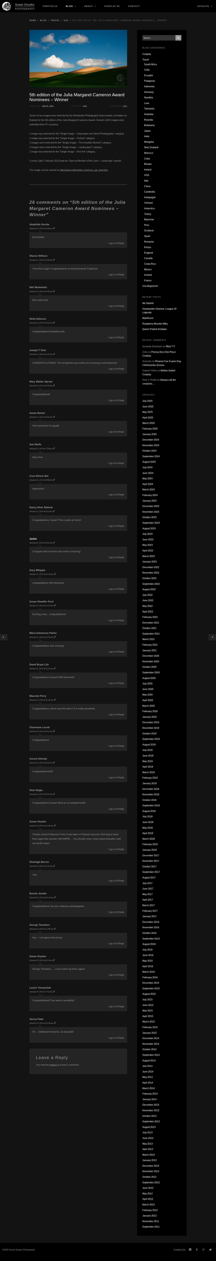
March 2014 (148, 1088)
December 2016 (150, 922)
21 (47, 106)
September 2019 (151, 739)
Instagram (190, 1249)
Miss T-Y (170, 346)
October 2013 (149, 1116)
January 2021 (149, 650)
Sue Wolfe (35, 444)
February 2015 (150, 1027)
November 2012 (150, 1171)
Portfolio (50, 6)
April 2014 (147, 1082)
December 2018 (150, 789)
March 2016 (148, 972)
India (146, 136)
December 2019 (150, 722)
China (147, 186)
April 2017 (147, 899)
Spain (147, 236)
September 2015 (151, 988)
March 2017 (148, 905)
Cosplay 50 (112, 6)
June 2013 (147, 1138)
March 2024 (148, 489)
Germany (149, 92)
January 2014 (149, 1099)
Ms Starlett (147, 303)
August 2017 (149, 877)
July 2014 (147, 1066)
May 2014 (147, 1077)
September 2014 (151, 1055)
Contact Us (179, 1249)
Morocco (148, 153)
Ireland (147, 169)
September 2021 (151, 633)
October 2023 (149, 517)
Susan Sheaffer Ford (41, 601)
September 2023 (151, 523)
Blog (69, 6)
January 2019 (149, 783)
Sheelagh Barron (39, 862)
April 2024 (147, 484)
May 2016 (147, 960)
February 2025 (150, 428)
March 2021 (148, 639)
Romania (149, 241)
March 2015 (148, 1021)
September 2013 (151, 1121)
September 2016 (151, 938)
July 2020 (147, 683)
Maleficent (147, 318)
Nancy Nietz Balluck (41, 507)
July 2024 (147, 467)
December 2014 (150, 1038)
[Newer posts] (212, 637)
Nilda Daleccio (37, 318)
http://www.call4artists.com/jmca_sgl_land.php (84, 170)
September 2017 (151, 872)
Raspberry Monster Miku (155, 323)
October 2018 (149, 800)
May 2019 (147, 761)
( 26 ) (125, 106)
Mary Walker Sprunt (40, 381)
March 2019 (148, 772)
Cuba (147, 158)
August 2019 (149, 744)
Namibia (148, 97)
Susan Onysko (37, 821)
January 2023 (149, 561)
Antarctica (149, 208)
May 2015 (147, 1010)
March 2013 (148, 1155)
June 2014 (147, 1071)
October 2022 (149, 578)
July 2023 (147, 534)
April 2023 (147, 550)
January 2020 (149, 717)
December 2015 (150, 983)
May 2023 (147, 545)
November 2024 (150, 445)
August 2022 (149, 589)
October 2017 (149, 866)
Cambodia (149, 191)
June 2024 (147, 473)
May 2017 (147, 894)
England (148, 253)
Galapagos (150, 197)
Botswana (149, 125)
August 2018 (149, 811)
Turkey (147, 214)
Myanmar (149, 219)
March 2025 (148, 423)
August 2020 (149, 678)
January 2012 (149, 1215)
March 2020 (148, 706)
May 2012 (147, 1193)
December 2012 (150, 1166)
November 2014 (150, 1044)
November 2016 (150, 927)
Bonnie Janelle (38, 893)
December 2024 (150, 439)
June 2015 (147, 1005)
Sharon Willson (38, 255)
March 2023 (148, 556)
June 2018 (147, 822)
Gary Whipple (37, 570)
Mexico (148, 269)
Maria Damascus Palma (43, 633)
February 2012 (150, 1210)
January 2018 (149, 850)
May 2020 (147, 694)
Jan (44, 106)
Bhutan (148, 164)
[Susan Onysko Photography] (19, 6)
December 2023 (150, 506)
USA (66, 20)
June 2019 (147, 755)
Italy (146, 180)
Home (32, 20)
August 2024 (149, 462)
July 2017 (147, 883)
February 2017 (150, 911)
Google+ (203, 1249)
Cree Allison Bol (38, 476)
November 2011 (150, 1221)
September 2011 (151, 1226)
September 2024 (151, 456)
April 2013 (147, 1149)
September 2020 (151, 672)
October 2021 (149, 628)
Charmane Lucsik (39, 727)
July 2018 (147, 816)
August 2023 (149, 528)
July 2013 (147, 1132)
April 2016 (147, 966)
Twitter (210, 1249)
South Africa (150, 64)
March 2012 (148, 1204)
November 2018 (150, 794)
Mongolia (149, 142)
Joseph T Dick (37, 350)
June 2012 (147, 1188)
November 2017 (150, 861)
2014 (51, 106)
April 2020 (147, 700)
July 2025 (147, 401)
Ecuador (148, 75)
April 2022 (147, 611)
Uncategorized (150, 286)
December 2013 (150, 1105)
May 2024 (147, 478)
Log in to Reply (116, 243)
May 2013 (147, 1143)
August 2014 (149, 1060)
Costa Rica (150, 264)
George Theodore (39, 925)
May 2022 (147, 606)
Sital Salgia (36, 790)
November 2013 (150, 1110)
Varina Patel (36, 1019)
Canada (148, 258)
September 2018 (151, 805)
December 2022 (150, 567)
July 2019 (147, 750)
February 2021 (150, 645)
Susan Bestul (37, 413)
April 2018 (147, 833)
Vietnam (148, 203)
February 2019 (150, 778)
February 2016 (150, 977)
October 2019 (149, 733)
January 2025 (149, 434)
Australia (148, 114)
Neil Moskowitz (38, 287)
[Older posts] (3, 637)
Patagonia (149, 81)
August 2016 (149, 944)
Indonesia (149, 86)
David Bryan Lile (39, 664)
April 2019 (147, 766)
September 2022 (151, 584)
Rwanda (148, 120)
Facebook (197, 1249)
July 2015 (147, 999)
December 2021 (150, 622)
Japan (147, 131)
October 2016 (149, 933)
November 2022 (150, 572)
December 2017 (150, 855)
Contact (134, 6)
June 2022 (147, 600)
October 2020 (149, 667)
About (88, 6)
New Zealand (151, 147)
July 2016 (147, 949)
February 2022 (150, 617)
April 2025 (147, 417)
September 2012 (151, 1182)
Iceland (148, 275)
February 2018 (150, 844)
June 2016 (147, 955)
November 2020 (150, 661)
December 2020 (150, 656)
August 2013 (149, 1127)
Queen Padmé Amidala (154, 329)
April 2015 (147, 1016)
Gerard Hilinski (38, 758)
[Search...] (178, 38)
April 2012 (147, 1199)
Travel (55, 20)
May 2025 (147, 412)
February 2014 (150, 1093)
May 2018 (147, 828)
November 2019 (150, 728)
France (147, 280)
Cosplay (146, 54)
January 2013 (149, 1160)
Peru (146, 225)
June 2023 (147, 539)
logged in (54, 1065)
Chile (147, 70)
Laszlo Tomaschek (40, 987)
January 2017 (149, 916)
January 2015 (149, 1033)
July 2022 (147, 595)
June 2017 (147, 888)
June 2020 (147, 689)
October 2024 (149, 451)
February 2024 (150, 495)
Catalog (203, 6)
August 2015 (149, 994)
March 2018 (148, 839)
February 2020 (150, 711)
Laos (146, 103)
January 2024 (149, 501)
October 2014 (149, 1049)
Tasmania (149, 108)
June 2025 (147, 406)
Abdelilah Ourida (39, 224)
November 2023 (150, 512)
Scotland (148, 230)
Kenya (147, 247)
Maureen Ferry (37, 696)
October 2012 (149, 1177)
